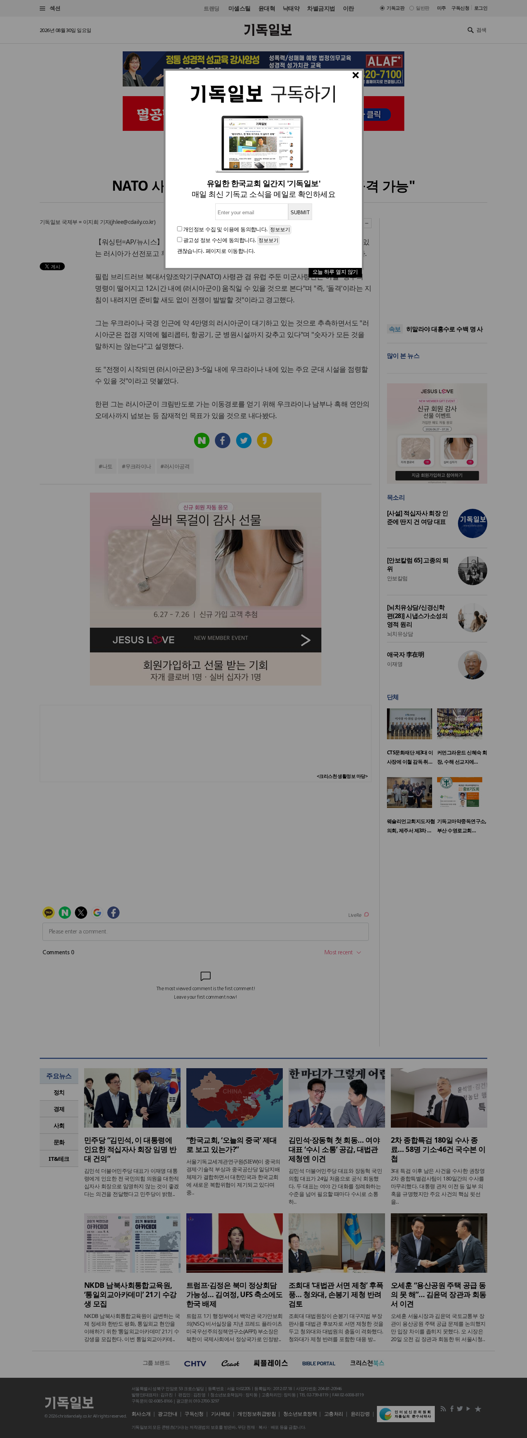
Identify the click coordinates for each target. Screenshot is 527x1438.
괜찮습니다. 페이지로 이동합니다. (216, 250)
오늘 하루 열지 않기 (335, 271)
